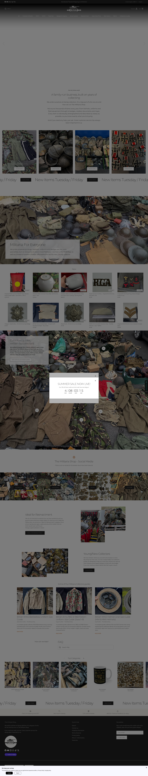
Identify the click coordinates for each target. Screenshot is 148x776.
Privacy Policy (41, 770)
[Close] (146, 767)
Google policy (48, 770)
